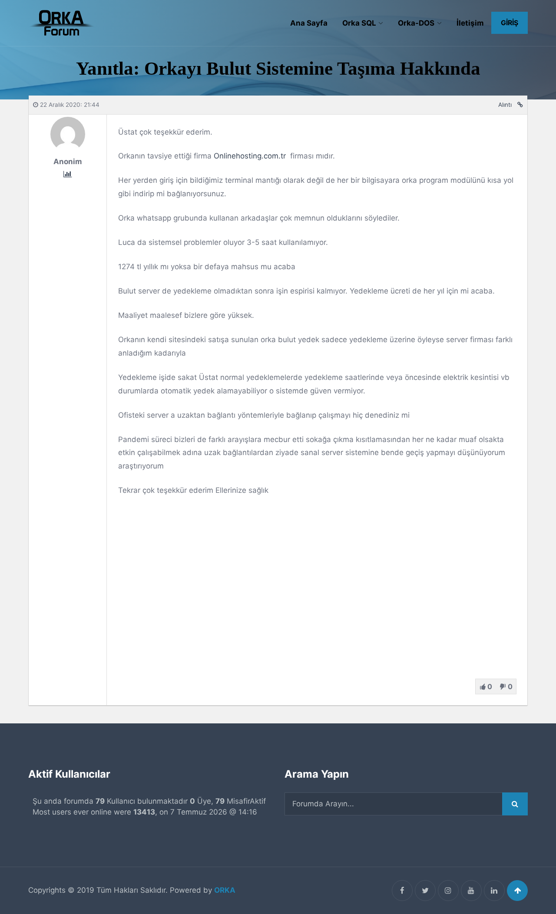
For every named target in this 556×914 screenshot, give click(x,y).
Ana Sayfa (309, 23)
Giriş (509, 23)
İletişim (470, 23)
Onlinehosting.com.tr (250, 156)
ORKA (224, 890)
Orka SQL (359, 23)
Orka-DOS (416, 23)
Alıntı (505, 104)
